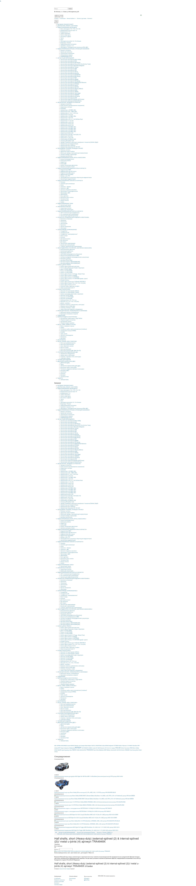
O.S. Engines (112, 748)
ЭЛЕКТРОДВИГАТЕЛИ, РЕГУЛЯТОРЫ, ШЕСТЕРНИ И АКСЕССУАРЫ (74, 248)
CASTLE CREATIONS (96, 745)
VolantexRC (113, 750)
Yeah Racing (133, 750)
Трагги (62, 38)
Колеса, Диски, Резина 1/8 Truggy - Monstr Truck (72, 274)
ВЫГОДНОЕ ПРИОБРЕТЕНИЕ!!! (65, 24)
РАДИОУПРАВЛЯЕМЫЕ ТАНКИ (65, 203)
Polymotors (126, 748)
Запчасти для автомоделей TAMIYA (69, 91)
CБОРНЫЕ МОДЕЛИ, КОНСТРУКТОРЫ (67, 317)
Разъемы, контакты (65, 150)
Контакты (89, 18)
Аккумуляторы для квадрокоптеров (69, 143)
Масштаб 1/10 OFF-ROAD (67, 297)
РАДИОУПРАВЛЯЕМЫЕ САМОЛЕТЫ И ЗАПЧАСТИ (70, 180)
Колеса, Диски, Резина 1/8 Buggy (68, 275)
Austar (68, 745)
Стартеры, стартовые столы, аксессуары (70, 356)
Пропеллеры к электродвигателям (69, 191)
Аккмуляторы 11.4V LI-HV (66, 137)
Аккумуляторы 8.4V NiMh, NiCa (68, 130)
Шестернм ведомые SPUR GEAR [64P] (70, 263)
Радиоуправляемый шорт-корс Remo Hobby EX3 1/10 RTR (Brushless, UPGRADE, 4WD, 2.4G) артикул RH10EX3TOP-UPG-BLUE (86, 824)
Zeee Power (139, 750)
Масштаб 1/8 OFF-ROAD (66, 295)
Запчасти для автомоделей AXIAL (68, 90)
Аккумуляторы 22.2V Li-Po (67, 125)
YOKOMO (127, 750)
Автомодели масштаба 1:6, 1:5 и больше (70, 41)
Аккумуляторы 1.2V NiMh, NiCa (68, 110)
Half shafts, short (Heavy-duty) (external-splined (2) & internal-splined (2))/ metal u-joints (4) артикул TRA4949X (84, 834)
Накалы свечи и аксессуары (67, 355)
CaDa (103, 745)
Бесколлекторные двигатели (67, 249)
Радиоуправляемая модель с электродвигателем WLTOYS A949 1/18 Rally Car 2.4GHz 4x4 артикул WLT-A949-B (82, 811)
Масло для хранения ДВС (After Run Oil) (70, 350)
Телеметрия (63, 222)
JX (82, 748)
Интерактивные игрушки (66, 55)
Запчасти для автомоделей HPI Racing (70, 81)
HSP (59, 748)
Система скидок (58, 884)
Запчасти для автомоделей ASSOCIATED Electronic (73, 82)
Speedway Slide (68, 750)
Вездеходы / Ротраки (65, 42)
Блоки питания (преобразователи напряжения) (72, 105)
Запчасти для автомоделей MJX (68, 61)
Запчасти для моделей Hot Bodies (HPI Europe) (72, 99)
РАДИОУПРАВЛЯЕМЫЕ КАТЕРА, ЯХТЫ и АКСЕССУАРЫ (71, 157)
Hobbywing (72, 748)
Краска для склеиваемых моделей (69, 313)
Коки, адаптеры (64, 196)
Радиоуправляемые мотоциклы (68, 44)
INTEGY (78, 747)
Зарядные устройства (65, 104)
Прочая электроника (65, 226)
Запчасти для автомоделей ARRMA (69, 79)
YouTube (87, 880)
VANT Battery (107, 750)
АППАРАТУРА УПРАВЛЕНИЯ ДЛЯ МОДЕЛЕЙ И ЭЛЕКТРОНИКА (73, 217)
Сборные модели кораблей (67, 323)
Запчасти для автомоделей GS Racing (70, 96)
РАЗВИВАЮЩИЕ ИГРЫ (66, 56)
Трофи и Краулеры (65, 33)
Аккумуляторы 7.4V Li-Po (66, 117)
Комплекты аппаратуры (66, 219)
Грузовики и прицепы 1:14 (67, 45)
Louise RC (94, 748)
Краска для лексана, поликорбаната (69, 312)
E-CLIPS (62, 332)
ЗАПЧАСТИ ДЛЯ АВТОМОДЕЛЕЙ (65, 58)
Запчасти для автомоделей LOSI (68, 97)
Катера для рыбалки (65, 160)
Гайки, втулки (63, 333)
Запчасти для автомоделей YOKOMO (69, 94)
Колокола (62, 373)
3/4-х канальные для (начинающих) (69, 214)
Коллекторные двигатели (66, 251)
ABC (55, 745)
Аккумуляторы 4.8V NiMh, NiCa (68, 128)
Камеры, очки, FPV (65, 176)
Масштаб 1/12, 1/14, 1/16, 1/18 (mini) (69, 301)
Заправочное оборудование (67, 353)
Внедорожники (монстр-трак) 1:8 (68, 30)
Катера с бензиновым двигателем (68, 165)
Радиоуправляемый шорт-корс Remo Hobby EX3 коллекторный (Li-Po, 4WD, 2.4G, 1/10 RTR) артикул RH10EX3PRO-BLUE (85, 792)
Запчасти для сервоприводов (67, 243)
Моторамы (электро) (65, 258)
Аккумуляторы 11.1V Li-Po (67, 120)
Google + (87, 878)
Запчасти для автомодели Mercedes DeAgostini (72, 65)
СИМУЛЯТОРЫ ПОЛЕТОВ (64, 206)
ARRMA (59, 745)
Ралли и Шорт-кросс (65, 35)
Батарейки (63, 108)
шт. (56, 21)
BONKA (72, 745)
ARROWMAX (64, 745)
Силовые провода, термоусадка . (68, 154)
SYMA (55, 750)
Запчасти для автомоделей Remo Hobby (70, 59)
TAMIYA (74, 750)
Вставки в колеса (64, 280)
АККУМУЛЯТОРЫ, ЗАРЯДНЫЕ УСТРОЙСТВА (68, 102)
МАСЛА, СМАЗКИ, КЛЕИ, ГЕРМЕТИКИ (67, 341)
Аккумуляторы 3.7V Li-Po (66, 114)
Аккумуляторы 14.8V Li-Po (67, 122)
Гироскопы (63, 225)
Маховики (62, 375)
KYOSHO (85, 748)
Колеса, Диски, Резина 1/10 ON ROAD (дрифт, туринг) (74, 278)
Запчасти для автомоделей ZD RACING (70, 75)
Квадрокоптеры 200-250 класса (68, 171)
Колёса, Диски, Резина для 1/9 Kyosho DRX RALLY (73, 281)
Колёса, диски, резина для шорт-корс (69, 266)
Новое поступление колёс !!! (67, 287)
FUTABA (116, 745)
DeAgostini (110, 745)
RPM (131, 748)
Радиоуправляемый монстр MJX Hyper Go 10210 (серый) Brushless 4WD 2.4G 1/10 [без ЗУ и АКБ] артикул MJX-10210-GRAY (85, 817)
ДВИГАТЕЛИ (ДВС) (65, 362)
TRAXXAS (89, 750)
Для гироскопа (64, 240)
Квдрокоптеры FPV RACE (66, 174)
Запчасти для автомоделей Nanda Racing (70, 101)
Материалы (63, 336)
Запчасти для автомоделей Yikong (69, 71)
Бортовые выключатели (66, 156)
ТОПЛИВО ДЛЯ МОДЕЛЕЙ (64, 359)
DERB (106, 745)
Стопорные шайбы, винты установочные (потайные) (73, 329)
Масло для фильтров (65, 349)
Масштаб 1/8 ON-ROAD (66, 298)
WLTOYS (119, 750)
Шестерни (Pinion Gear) (66, 260)
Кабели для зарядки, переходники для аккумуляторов (74, 153)
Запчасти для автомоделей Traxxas (69, 67)
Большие (62, 237)
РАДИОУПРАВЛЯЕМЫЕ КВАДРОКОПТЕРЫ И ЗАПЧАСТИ (71, 168)
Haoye (62, 748)
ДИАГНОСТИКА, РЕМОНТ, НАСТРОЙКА (67, 26)
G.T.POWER (129, 745)
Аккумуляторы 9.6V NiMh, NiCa (68, 131)
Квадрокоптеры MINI (65, 169)
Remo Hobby (136, 748)
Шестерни (63, 338)
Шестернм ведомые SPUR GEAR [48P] (70, 261)
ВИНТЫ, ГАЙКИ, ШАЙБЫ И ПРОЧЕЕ (66, 324)
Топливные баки (64, 199)
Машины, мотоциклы (65, 50)
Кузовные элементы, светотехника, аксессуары (72, 304)
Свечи (62, 364)
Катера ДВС (63, 163)
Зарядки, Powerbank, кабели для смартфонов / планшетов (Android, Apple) (79, 142)
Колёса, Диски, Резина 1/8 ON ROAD (69, 277)
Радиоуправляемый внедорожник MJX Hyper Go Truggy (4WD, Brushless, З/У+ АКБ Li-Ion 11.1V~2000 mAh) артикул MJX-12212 (86, 830)
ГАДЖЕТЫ (60, 378)
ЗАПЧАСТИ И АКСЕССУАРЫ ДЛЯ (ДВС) (70, 366)
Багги (61, 39)
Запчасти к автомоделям (66, 335)
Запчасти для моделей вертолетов (69, 215)
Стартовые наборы (65, 358)
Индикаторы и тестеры (66, 107)
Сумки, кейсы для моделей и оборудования (71, 309)
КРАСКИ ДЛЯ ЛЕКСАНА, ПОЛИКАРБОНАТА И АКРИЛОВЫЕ (72, 310)
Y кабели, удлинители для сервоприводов (71, 246)
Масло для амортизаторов (67, 344)
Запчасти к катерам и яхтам (67, 166)
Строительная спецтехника (67, 53)
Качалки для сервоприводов (67, 245)
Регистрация (72, 878)
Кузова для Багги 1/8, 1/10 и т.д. (68, 300)
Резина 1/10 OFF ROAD (66, 271)
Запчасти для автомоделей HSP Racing (70, 62)
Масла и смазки (64, 347)
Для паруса (63, 241)
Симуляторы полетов (65, 208)
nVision (56, 751)
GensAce (135, 745)
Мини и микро (64, 235)
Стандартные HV (64, 232)
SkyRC (59, 750)
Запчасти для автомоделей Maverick (69, 73)
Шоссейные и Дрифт (65, 36)
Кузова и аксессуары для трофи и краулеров (71, 294)
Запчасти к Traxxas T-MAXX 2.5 (104, 832)
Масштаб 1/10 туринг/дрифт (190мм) (69, 292)
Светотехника (63, 223)
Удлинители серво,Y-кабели (67, 151)
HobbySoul (66, 748)
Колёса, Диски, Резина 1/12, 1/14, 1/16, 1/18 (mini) (73, 283)
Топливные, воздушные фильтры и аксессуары (72, 369)
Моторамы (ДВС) (64, 370)
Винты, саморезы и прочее (67, 326)
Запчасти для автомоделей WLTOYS (69, 87)
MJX (99, 748)
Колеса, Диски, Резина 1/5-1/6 (67, 284)
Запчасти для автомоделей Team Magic (70, 93)
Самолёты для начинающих (67, 183)
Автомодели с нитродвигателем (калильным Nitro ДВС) (74, 47)
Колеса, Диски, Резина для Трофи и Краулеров (72, 268)
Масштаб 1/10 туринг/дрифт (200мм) (69, 291)
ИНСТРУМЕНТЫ (61, 340)
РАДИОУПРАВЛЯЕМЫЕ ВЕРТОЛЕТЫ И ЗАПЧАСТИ (70, 211)
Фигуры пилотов (64, 200)
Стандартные (63, 231)
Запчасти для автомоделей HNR (68, 68)
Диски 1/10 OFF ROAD (66, 269)
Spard (63, 750)
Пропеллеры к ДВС (65, 192)
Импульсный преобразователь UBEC (69, 255)
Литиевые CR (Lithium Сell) (67, 140)
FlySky (120, 745)
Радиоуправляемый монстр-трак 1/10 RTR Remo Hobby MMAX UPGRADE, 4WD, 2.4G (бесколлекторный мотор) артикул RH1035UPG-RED (89, 805)
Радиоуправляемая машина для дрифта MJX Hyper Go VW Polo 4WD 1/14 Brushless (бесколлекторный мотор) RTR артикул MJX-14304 (88, 776)
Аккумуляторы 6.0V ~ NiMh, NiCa (68, 111)
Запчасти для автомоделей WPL (68, 70)
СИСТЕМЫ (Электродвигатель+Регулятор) (71, 254)
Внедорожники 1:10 (65, 32)
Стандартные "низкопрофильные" (69, 234)
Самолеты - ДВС (64, 188)
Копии (62, 185)
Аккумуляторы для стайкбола (67, 145)
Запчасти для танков (65, 205)
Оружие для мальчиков (66, 52)
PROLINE (118, 748)
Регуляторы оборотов (65, 252)
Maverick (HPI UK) (104, 748)
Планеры (62, 182)
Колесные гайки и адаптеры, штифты (69, 286)
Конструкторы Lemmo (65, 321)
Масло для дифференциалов (67, 343)
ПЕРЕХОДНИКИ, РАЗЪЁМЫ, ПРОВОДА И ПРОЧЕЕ (70, 148)
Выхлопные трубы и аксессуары (68, 367)
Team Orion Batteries (98, 750)
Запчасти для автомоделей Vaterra (69, 85)
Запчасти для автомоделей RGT (68, 78)
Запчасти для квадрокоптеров (67, 179)
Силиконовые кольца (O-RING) (68, 330)
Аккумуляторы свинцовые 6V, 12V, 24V (70, 147)
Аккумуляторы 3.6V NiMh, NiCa (68, 127)
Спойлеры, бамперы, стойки (67, 307)
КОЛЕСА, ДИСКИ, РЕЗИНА (64, 264)
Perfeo (122, 748)
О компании (57, 878)
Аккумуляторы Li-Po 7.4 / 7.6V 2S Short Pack (71, 119)
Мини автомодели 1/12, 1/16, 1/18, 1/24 (70, 29)
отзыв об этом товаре (64, 868)
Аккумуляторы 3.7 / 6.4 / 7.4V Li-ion (69, 113)
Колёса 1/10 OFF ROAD (66, 272)
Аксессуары (63, 228)
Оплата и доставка (81, 18)
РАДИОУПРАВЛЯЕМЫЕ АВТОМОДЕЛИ (67, 27)
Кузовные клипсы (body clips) (67, 306)
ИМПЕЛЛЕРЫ (63, 194)
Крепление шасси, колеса (67, 197)
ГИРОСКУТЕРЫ (64, 379)
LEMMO (90, 748)
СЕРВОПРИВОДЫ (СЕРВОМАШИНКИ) (67, 229)
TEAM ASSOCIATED (81, 750)
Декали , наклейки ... (65, 303)
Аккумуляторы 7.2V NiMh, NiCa (68, 116)
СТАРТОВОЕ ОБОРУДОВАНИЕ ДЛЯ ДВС (67, 352)
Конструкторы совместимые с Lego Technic (71, 318)
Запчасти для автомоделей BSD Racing (70, 76)
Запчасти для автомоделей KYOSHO (69, 84)
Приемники (63, 220)
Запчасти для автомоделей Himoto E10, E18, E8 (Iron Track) (75, 64)
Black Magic (88, 745)
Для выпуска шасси (65, 238)
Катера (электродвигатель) (67, 159)
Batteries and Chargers (80, 745)
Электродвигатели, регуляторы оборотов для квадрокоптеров (75, 177)
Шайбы (62, 327)
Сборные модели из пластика (67, 320)
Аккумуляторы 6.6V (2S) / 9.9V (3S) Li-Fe (70, 134)
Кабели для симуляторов (66, 209)
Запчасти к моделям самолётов (68, 189)
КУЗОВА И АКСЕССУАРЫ (63, 289)
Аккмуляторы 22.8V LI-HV (66, 133)
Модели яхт (63, 162)
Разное (62, 202)
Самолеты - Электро (65, 186)
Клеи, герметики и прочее (67, 346)
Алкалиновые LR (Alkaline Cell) (68, 139)
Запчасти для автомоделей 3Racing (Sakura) (71, 88)
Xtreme (123, 750)
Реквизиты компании (59, 880)
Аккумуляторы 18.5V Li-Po (67, 124)
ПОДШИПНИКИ (61, 315)
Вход (70, 880)
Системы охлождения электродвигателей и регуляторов (74, 257)
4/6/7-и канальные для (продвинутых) (69, 212)
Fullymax (124, 745)
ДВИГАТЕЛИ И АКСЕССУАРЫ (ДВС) (66, 361)
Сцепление (63, 372)
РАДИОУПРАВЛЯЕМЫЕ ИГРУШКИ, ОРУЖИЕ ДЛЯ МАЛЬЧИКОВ (73, 48)
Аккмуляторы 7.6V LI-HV (66, 136)
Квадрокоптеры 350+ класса (67, 173)
